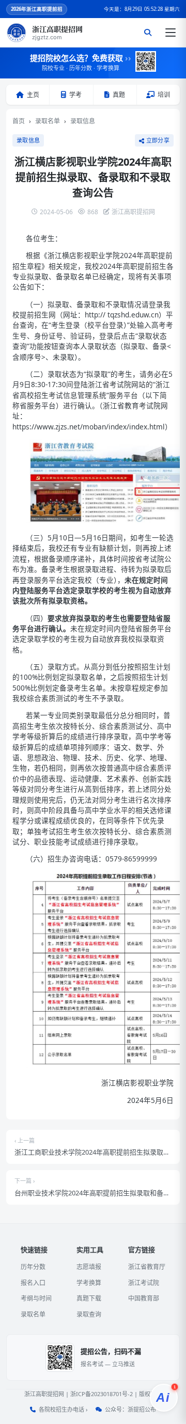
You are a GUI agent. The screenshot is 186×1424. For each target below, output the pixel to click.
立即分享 (157, 140)
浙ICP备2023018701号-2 (101, 1394)
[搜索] (147, 32)
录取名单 (47, 121)
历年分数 (33, 1266)
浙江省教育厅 (146, 1266)
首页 (18, 121)
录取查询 (88, 1314)
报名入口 (33, 1282)
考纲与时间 (36, 1298)
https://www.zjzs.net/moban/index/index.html (88, 426)
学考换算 (88, 1282)
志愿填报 (88, 1266)
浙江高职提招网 (44, 1394)
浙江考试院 (143, 1282)
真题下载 (88, 1298)
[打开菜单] (170, 32)
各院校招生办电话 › (63, 1409)
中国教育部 (143, 1298)
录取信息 (82, 121)
